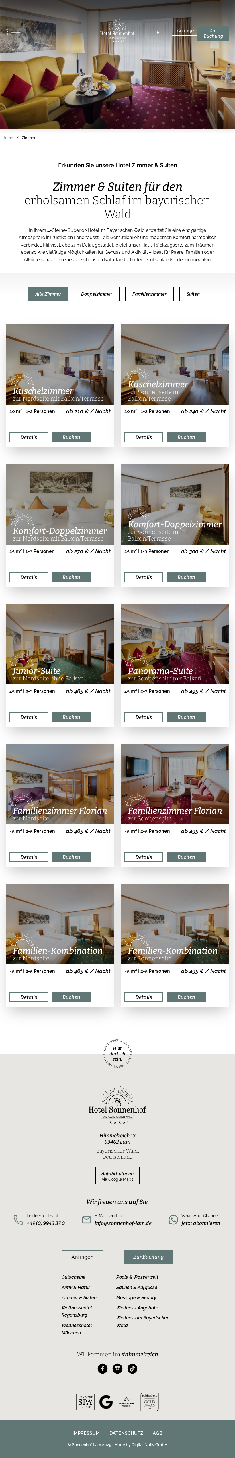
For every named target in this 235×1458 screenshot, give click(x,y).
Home (7, 138)
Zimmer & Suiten (79, 1297)
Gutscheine (73, 1277)
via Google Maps (117, 1176)
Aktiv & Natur (76, 1287)
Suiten (193, 294)
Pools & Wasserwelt (137, 1277)
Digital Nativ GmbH (149, 1444)
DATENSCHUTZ (126, 1433)
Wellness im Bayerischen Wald (142, 1321)
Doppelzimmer (96, 294)
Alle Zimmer (48, 294)
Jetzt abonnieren (200, 1223)
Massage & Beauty (136, 1297)
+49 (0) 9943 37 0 (46, 1223)
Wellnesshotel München (77, 1329)
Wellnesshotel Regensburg (77, 1311)
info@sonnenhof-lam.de (123, 1223)
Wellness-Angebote (137, 1308)
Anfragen (82, 1257)
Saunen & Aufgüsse (136, 1287)
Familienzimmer (149, 294)
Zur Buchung (148, 1257)
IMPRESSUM (86, 1433)
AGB (157, 1433)
